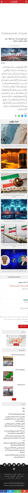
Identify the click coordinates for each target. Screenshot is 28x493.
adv (23, 474)
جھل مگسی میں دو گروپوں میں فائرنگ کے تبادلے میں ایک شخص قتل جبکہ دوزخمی (15, 456)
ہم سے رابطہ (18, 478)
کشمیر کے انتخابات (21, 385)
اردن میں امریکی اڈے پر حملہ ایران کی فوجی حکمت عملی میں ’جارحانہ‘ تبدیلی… (14, 245)
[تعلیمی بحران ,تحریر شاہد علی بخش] (8, 361)
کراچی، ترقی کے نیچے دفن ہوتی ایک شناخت (16, 414)
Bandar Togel (15, 489)
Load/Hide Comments (14, 277)
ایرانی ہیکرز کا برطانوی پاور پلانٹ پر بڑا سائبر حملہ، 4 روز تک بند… (14, 221)
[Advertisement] (14, 17)
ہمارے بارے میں (11, 478)
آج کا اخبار (14, 474)
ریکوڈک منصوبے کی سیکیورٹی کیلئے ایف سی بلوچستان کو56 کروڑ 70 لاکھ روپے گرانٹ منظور (14, 444)
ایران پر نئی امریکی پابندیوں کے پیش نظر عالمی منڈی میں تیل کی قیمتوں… (14, 170)
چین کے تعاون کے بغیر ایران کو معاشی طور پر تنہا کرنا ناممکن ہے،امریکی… (14, 195)
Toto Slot (10, 489)
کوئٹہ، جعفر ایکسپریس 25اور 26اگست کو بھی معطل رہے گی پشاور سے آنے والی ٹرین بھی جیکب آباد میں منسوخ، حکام (15, 450)
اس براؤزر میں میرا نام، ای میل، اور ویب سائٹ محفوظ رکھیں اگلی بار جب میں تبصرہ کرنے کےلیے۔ (14, 319)
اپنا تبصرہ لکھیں (25, 289)
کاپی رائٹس (7, 476)
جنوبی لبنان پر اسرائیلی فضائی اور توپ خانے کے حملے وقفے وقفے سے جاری (14, 146)
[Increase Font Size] (4, 63)
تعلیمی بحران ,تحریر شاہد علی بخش (18, 355)
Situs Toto (6, 489)
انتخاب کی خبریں (7, 474)
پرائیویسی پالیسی (20, 476)
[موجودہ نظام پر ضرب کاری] (8, 376)
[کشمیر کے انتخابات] (8, 391)
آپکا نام (26, 302)
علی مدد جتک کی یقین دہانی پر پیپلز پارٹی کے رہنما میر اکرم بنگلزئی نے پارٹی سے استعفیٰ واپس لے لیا (14, 432)
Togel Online (21, 489)
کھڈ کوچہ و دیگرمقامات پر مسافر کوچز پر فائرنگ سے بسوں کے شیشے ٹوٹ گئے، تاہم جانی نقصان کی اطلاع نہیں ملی (15, 426)
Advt (23, 408)
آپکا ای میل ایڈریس (24, 308)
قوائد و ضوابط (12, 476)
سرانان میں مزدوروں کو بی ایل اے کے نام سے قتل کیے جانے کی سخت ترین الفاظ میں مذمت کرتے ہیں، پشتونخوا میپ (14, 438)
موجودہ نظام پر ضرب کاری (20, 370)
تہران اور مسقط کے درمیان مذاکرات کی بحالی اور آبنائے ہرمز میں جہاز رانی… (14, 271)
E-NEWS (19, 474)
